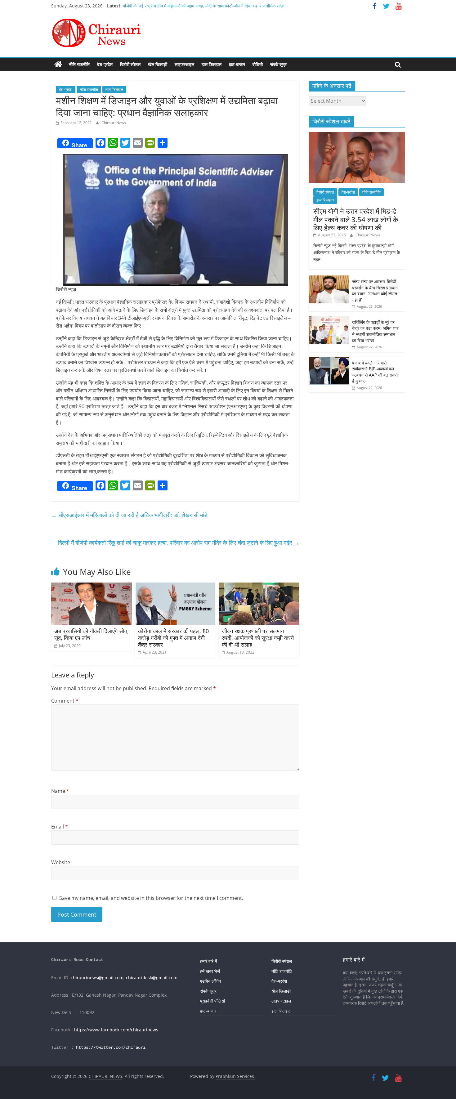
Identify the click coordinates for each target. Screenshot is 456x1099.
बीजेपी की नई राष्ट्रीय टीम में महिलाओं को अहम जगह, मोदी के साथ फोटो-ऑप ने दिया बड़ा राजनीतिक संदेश (203, 6)
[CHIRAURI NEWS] (58, 64)
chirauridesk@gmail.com (151, 978)
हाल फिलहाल (211, 64)
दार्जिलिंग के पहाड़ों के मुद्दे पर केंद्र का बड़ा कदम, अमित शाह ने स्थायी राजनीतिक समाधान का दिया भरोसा (375, 331)
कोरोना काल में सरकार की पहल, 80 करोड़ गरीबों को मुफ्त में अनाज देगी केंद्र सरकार (173, 637)
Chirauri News (113, 122)
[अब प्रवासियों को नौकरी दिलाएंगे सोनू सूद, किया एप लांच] (91, 586)
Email (59, 826)
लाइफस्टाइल (184, 64)
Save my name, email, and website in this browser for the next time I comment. (151, 898)
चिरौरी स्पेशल (130, 64)
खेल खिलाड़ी (157, 64)
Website (60, 862)
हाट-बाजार (237, 64)
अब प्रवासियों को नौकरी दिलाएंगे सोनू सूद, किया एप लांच (90, 634)
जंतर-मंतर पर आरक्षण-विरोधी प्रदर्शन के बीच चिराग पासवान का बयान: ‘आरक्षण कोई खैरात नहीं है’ (375, 291)
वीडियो (258, 64)
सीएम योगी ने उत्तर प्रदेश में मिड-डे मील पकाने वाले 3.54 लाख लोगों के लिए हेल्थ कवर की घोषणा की (355, 219)
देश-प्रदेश (105, 64)
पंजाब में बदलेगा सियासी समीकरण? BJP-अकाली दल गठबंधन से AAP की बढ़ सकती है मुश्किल (375, 372)
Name (60, 791)
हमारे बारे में (208, 961)
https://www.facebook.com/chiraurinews (116, 1030)
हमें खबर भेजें (210, 971)
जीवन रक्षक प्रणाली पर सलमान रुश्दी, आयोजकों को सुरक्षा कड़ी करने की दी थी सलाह (258, 637)
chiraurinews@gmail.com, (98, 978)
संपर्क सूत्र (278, 64)
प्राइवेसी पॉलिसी (212, 1001)
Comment (64, 700)
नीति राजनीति (79, 64)
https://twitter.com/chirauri (110, 1047)
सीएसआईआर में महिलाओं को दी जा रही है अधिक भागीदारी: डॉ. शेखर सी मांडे (129, 515)
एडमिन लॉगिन (210, 981)
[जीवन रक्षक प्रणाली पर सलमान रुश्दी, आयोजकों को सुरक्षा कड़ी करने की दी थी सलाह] (259, 586)
